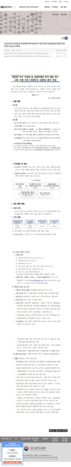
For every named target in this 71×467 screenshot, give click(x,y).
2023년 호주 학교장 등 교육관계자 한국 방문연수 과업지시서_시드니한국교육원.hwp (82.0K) (36, 56)
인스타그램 (54, 1)
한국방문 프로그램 (55, 8)
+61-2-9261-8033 (27, 455)
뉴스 (15, 7)
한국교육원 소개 (5, 7)
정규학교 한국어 (24, 7)
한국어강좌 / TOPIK (35, 8)
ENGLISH (66, 1)
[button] (52, 430)
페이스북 (47, 1)
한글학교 (47, 7)
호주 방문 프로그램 (63, 8)
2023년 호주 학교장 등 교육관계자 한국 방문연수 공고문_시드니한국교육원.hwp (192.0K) (36, 53)
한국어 (60, 1)
